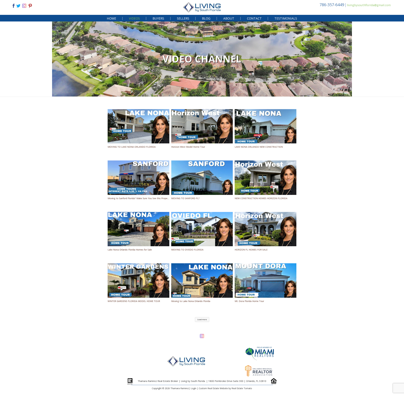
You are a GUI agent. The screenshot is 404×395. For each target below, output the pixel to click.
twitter (18, 5)
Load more (202, 319)
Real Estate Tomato (242, 388)
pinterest (30, 5)
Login (193, 388)
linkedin (24, 5)
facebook (12, 5)
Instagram (202, 335)
